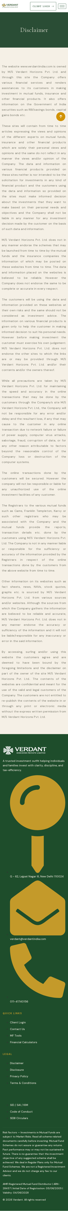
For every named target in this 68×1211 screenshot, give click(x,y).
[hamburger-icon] (62, 6)
